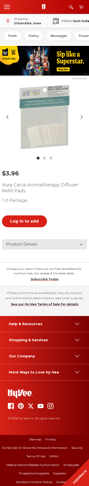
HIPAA (54, 456)
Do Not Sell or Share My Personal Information (34, 448)
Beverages (59, 36)
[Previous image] (7, 117)
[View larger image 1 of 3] (44, 117)
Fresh (12, 36)
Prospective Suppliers (34, 473)
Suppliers (59, 473)
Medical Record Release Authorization (33, 465)
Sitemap (35, 439)
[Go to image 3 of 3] (51, 158)
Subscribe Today (45, 279)
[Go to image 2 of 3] (44, 158)
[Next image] (82, 117)
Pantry (34, 36)
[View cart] (81, 7)
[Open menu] (7, 7)
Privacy (50, 439)
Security (77, 448)
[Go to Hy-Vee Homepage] (45, 7)
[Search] (71, 7)
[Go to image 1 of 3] (38, 158)
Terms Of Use (35, 456)
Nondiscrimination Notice (34, 482)
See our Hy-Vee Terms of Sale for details (44, 304)
